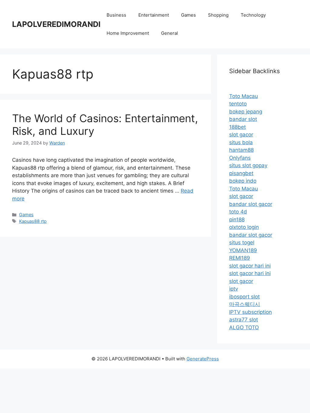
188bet (237, 127)
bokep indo (242, 181)
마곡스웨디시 (244, 304)
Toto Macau (243, 96)
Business (116, 15)
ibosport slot (244, 297)
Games (188, 15)
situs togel (241, 242)
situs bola (241, 142)
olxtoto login (244, 227)
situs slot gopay (248, 165)
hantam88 (241, 150)
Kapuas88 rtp (33, 221)
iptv (233, 289)
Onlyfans (240, 158)
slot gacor (241, 135)
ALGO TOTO (244, 327)
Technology (253, 15)
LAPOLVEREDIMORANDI (56, 24)
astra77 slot (243, 320)
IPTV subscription (250, 312)
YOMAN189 (243, 250)
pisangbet (241, 173)
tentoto (238, 104)
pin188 (237, 219)
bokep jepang (245, 112)
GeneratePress (202, 359)
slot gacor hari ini (250, 266)
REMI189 (239, 258)
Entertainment (153, 15)
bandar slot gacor (250, 204)
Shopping (218, 15)
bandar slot (243, 119)
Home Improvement (128, 33)
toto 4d (238, 212)
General (169, 33)
